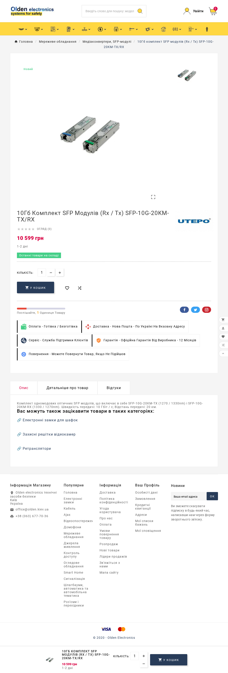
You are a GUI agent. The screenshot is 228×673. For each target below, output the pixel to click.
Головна (70, 492)
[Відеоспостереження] (39, 28)
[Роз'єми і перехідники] (207, 29)
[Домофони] (71, 28)
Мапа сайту (109, 572)
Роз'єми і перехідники (74, 603)
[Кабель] (150, 28)
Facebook (184, 310)
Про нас (106, 518)
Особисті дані (146, 492)
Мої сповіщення (148, 530)
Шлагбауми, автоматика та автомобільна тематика (76, 590)
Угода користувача (110, 510)
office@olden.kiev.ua (32, 509)
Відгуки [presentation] (114, 388)
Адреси (141, 514)
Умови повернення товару (109, 534)
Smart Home (73, 572)
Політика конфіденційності (114, 500)
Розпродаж (109, 544)
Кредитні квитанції (143, 506)
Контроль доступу (72, 554)
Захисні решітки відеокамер (49, 434)
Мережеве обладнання (74, 535)
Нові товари (110, 550)
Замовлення (145, 498)
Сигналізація (74, 579)
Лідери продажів (113, 556)
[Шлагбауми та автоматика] (134, 28)
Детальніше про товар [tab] (67, 388)
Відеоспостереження (81, 521)
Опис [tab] (23, 388)
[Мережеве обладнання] (86, 28)
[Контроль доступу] (55, 28)
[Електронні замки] (193, 28)
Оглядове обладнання (74, 564)
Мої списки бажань (144, 522)
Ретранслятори (37, 448)
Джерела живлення (72, 544)
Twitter (195, 310)
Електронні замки (73, 500)
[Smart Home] (163, 29)
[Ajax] (23, 28)
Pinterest (206, 310)
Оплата (106, 524)
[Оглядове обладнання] (118, 28)
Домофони (72, 527)
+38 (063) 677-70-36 (32, 516)
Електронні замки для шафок (50, 420)
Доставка (108, 492)
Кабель (70, 508)
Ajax (67, 514)
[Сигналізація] (177, 28)
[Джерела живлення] (102, 28)
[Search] (140, 11)
